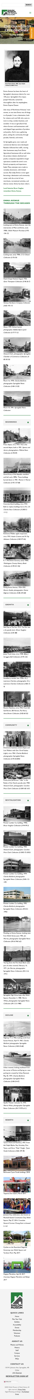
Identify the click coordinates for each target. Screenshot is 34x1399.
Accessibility (17, 1325)
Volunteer (17, 1333)
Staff (17, 1350)
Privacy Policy (22, 1389)
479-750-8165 (17, 1373)
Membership (17, 1330)
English (8, 1381)
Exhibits (17, 1322)
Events (17, 1328)
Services (17, 1356)
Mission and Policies (17, 1345)
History (17, 1348)
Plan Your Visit (17, 1319)
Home (17, 1316)
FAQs (17, 1359)
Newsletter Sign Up (17, 1376)
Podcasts (17, 1336)
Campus (17, 1353)
